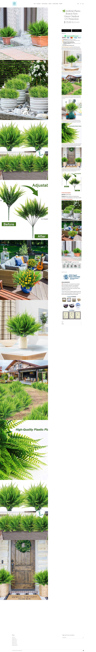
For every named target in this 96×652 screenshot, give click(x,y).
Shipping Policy (14, 643)
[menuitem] (35, 4)
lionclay (15, 650)
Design (63, 323)
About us (13, 637)
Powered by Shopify (19, 650)
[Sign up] (83, 637)
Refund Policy (14, 642)
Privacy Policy (14, 641)
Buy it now (76, 30)
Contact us (14, 638)
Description (64, 33)
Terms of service (15, 645)
